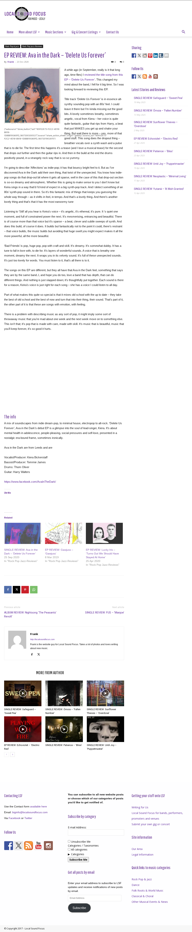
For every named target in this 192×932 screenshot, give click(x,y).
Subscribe (79, 908)
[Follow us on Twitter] (139, 76)
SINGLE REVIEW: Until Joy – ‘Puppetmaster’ (159, 163)
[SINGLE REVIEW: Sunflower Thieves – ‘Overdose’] (105, 693)
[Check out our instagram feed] (155, 76)
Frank (11, 61)
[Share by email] (166, 55)
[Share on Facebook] (134, 55)
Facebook (14, 818)
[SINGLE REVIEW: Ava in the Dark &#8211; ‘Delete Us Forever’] (22, 533)
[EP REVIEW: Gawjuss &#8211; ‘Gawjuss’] (63, 533)
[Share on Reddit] (144, 55)
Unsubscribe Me (80, 841)
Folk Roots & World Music (147, 890)
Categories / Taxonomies (83, 845)
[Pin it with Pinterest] (150, 55)
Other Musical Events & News (150, 902)
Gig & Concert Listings (85, 32)
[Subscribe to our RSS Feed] (144, 76)
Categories (77, 854)
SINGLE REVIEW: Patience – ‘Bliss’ (63, 745)
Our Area (137, 849)
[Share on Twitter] (139, 55)
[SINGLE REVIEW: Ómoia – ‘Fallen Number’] (64, 693)
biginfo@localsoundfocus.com (30, 812)
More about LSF (28, 32)
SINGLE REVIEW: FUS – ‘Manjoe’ (104, 612)
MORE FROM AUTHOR (50, 672)
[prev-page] (6, 754)
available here (38, 806)
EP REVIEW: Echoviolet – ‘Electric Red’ (156, 138)
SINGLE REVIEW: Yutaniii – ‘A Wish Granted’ (159, 188)
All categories (78, 849)
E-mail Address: (77, 827)
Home (10, 32)
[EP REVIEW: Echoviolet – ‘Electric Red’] (22, 729)
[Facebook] (8, 589)
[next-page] (12, 754)
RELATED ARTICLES (19, 672)
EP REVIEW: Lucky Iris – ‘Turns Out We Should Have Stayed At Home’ (102, 553)
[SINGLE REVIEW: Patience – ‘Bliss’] (64, 729)
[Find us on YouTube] (150, 76)
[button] (183, 32)
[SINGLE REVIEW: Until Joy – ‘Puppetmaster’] (105, 729)
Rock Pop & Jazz (12, 46)
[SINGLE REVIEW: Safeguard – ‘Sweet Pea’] (22, 693)
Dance (136, 885)
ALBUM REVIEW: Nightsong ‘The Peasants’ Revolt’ (30, 614)
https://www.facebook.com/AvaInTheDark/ (30, 481)
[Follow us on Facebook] (134, 76)
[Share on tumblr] (161, 55)
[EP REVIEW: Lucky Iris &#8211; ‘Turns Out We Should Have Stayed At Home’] (104, 533)
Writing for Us (140, 807)
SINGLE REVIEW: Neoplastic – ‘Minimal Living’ (160, 176)
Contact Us (112, 32)
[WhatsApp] (34, 589)
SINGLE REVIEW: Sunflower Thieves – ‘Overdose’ (156, 124)
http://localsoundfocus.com (42, 639)
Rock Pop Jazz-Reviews (32, 46)
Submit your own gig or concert (151, 824)
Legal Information (142, 854)
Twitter (28, 818)
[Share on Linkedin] (155, 55)
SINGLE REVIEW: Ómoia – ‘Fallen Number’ (158, 110)
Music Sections (54, 32)
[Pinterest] (25, 589)
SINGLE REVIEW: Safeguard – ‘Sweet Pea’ (158, 97)
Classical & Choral (142, 896)
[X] (16, 589)
